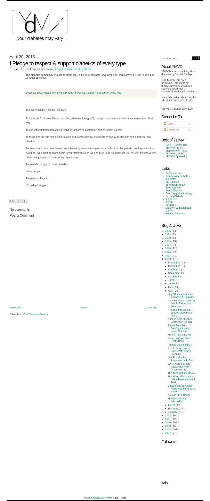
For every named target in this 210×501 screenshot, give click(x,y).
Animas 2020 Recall (179, 395)
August (172, 276)
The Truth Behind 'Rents (181, 373)
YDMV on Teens (174, 147)
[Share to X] (20, 201)
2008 (168, 429)
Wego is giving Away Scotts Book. (179, 339)
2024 (168, 234)
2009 (168, 426)
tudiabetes (171, 199)
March (172, 405)
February (173, 408)
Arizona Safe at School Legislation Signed (180, 320)
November (174, 266)
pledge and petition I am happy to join (71, 69)
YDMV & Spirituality (176, 156)
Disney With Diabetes (177, 176)
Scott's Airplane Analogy (178, 193)
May (170, 287)
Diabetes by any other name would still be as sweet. (182, 388)
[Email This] (11, 201)
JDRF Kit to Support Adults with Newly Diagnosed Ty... (179, 366)
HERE (188, 100)
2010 (168, 422)
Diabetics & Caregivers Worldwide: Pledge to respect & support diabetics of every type (73, 92)
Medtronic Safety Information (177, 400)
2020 (168, 238)
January (173, 412)
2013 (168, 259)
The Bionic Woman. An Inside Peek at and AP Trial (181, 379)
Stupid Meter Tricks (176, 150)
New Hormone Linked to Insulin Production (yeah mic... (181, 303)
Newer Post (15, 307)
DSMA (169, 210)
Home (84, 307)
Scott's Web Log (174, 190)
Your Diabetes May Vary (98, 498)
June (171, 283)
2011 (168, 419)
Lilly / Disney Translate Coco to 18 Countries (181, 296)
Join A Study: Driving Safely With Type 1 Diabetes (179, 351)
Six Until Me (172, 181)
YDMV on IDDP (174, 153)
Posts (169, 124)
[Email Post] (15, 69)
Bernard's (170, 204)
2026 (168, 231)
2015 (168, 251)
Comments (172, 130)
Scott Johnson (173, 187)
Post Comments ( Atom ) (35, 314)
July (170, 280)
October (173, 269)
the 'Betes (170, 179)
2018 (168, 241)
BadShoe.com (173, 173)
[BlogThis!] (16, 201)
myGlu (169, 202)
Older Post (152, 307)
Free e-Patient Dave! (179, 334)
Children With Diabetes (178, 207)
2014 (168, 255)
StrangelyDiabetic (175, 184)
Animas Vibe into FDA (180, 344)
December (174, 262)
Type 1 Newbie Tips (176, 145)
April (171, 290)
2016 (168, 248)
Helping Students (175, 213)
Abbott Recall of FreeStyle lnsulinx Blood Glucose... (179, 328)
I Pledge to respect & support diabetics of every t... (180, 312)
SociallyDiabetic (174, 196)
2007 (168, 433)
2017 (168, 245)
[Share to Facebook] (25, 201)
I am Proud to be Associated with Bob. (181, 359)
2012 (168, 415)
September (174, 273)
